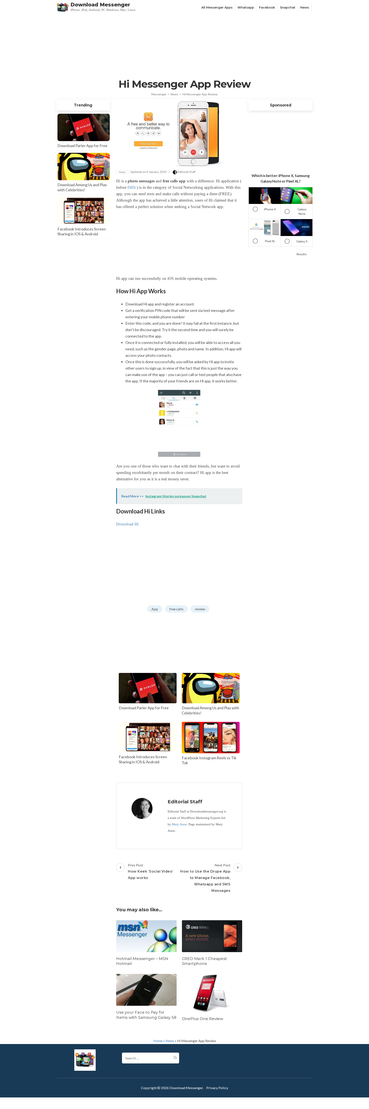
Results (301, 254)
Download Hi (127, 524)
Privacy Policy (217, 1088)
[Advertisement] (184, 45)
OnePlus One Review (202, 1018)
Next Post (205, 878)
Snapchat (287, 7)
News (304, 7)
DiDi (131, 187)
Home (158, 1041)
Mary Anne (179, 824)
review (200, 609)
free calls (176, 609)
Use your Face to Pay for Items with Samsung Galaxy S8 (146, 1015)
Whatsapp (245, 7)
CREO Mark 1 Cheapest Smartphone (204, 961)
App (154, 609)
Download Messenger (100, 4)
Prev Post (150, 871)
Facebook (267, 7)
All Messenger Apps (217, 7)
